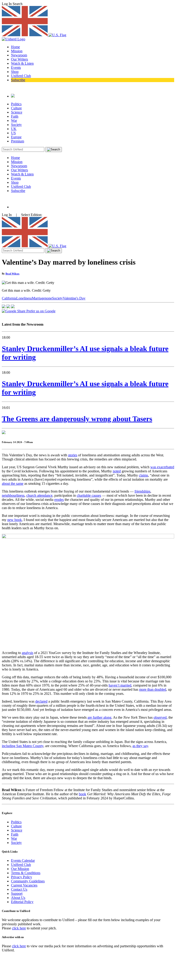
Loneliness (24, 298)
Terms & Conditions (25, 873)
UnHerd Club (21, 76)
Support (16, 893)
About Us (18, 898)
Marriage (38, 298)
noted (117, 471)
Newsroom (19, 55)
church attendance (39, 495)
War (14, 120)
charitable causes (89, 495)
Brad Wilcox (12, 273)
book (82, 794)
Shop (15, 72)
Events (16, 67)
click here (19, 928)
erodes (59, 500)
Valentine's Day (74, 298)
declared (41, 701)
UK (13, 129)
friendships (142, 491)
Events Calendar (23, 860)
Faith (14, 116)
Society (16, 125)
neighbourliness (13, 495)
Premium (17, 141)
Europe (16, 137)
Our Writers (19, 59)
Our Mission (20, 869)
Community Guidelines (28, 881)
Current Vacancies (24, 885)
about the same (12, 483)
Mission (16, 51)
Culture (16, 108)
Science (16, 112)
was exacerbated (162, 467)
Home (15, 47)
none (48, 298)
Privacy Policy (21, 877)
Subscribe (18, 80)
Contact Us (19, 889)
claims (143, 475)
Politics (16, 104)
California (9, 298)
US (13, 133)
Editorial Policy (22, 902)
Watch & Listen (22, 63)
